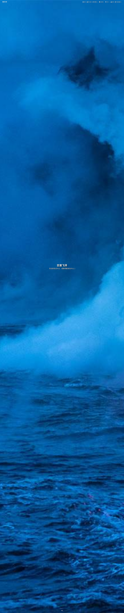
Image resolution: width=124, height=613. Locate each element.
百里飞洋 (4, 2)
